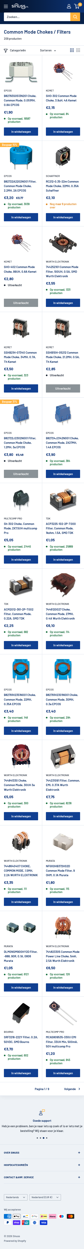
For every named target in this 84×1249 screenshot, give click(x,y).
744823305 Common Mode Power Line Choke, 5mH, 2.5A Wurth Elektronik (63, 956)
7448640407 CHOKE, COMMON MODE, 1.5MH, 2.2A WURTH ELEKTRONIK (21, 870)
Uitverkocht (21, 303)
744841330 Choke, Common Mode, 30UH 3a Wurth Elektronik (19, 785)
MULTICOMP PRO (13, 518)
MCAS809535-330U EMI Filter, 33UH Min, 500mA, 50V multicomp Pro (62, 1041)
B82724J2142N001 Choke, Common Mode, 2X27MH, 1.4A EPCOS (62, 442)
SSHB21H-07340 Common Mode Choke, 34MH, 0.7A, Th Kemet (20, 357)
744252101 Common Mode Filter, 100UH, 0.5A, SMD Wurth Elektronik (62, 271)
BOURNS (8, 1031)
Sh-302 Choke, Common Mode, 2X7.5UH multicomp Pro (20, 528)
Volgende (70, 1089)
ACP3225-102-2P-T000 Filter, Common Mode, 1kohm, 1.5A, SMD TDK (61, 528)
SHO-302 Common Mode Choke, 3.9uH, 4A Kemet (61, 98)
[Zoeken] (75, 17)
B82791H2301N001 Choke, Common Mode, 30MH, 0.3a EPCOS (62, 699)
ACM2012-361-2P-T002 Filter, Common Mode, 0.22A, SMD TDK (18, 614)
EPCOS (8, 90)
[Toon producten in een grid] (72, 50)
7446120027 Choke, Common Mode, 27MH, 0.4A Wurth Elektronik (60, 614)
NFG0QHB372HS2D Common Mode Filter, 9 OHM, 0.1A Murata (60, 870)
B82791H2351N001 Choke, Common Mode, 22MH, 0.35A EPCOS (20, 699)
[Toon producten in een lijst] (78, 50)
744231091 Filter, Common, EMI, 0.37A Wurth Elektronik (63, 785)
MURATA (50, 860)
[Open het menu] (6, 6)
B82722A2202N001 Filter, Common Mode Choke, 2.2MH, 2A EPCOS (20, 186)
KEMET (50, 90)
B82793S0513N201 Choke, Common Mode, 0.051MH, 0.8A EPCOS (20, 100)
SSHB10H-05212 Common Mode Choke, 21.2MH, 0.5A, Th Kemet (63, 357)
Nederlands (12, 1197)
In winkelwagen (21, 131)
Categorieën (18, 50)
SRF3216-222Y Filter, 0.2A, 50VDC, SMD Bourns (21, 1039)
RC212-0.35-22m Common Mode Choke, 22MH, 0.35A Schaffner (62, 186)
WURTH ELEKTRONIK (57, 261)
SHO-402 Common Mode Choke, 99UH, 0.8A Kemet (20, 269)
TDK (48, 518)
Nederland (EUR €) (42, 1197)
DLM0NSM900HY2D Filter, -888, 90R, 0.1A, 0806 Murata (21, 956)
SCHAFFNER (53, 176)
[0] (76, 6)
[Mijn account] (69, 6)
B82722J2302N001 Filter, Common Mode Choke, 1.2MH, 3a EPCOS (20, 442)
